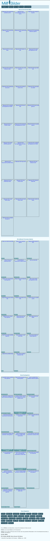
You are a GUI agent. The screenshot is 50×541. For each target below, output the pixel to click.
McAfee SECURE (6, 536)
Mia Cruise (29, 295)
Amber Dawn (21, 520)
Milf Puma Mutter (30, 413)
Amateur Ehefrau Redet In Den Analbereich (20, 413)
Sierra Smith (32, 516)
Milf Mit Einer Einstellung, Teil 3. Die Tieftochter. (20, 469)
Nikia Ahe (3, 520)
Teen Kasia (29, 352)
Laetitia (38, 518)
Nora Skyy (29, 333)
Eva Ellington (25, 518)
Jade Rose (27, 516)
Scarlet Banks (21, 516)
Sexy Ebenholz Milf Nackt (31, 450)
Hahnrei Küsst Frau (4, 488)
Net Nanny (20, 536)
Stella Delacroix (17, 333)
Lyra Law (28, 277)
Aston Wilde (15, 520)
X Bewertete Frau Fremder (31, 469)
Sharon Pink (29, 314)
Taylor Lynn (3, 295)
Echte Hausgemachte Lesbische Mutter (20, 450)
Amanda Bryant (16, 513)
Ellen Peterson (16, 352)
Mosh (2, 370)
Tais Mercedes (39, 516)
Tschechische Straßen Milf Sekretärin (7, 450)
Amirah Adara (28, 520)
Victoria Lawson (4, 518)
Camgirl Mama (16, 431)
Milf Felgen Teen (17, 506)
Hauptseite (11, 6)
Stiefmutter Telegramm (5, 506)
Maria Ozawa (16, 295)
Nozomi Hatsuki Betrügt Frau (19, 488)
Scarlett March (16, 277)
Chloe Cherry (3, 277)
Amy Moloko (34, 513)
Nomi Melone (34, 520)
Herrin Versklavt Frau (30, 394)
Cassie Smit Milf (30, 431)
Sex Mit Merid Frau (4, 469)
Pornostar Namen (27, 6)
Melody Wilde (29, 258)
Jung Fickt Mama (4, 394)
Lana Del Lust (4, 516)
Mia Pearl (3, 352)
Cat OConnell (19, 518)
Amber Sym (16, 258)
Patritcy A (16, 314)
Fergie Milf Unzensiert (18, 394)
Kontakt (2, 534)
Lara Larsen (29, 513)
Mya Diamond (3, 314)
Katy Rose (42, 518)
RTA (2, 536)
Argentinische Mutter (30, 488)
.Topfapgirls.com (5, 6)
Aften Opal (16, 370)
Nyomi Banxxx (41, 520)
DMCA (6, 534)
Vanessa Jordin (32, 518)
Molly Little (40, 513)
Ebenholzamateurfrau (5, 431)
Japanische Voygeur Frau (5, 413)
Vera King (3, 513)
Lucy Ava (15, 516)
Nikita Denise (3, 333)
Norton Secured (14, 536)
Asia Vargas (10, 516)
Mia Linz (2, 258)
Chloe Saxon (22, 513)
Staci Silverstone (12, 518)
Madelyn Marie (9, 513)
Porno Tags (16, 6)
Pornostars (21, 6)
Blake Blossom (9, 520)
